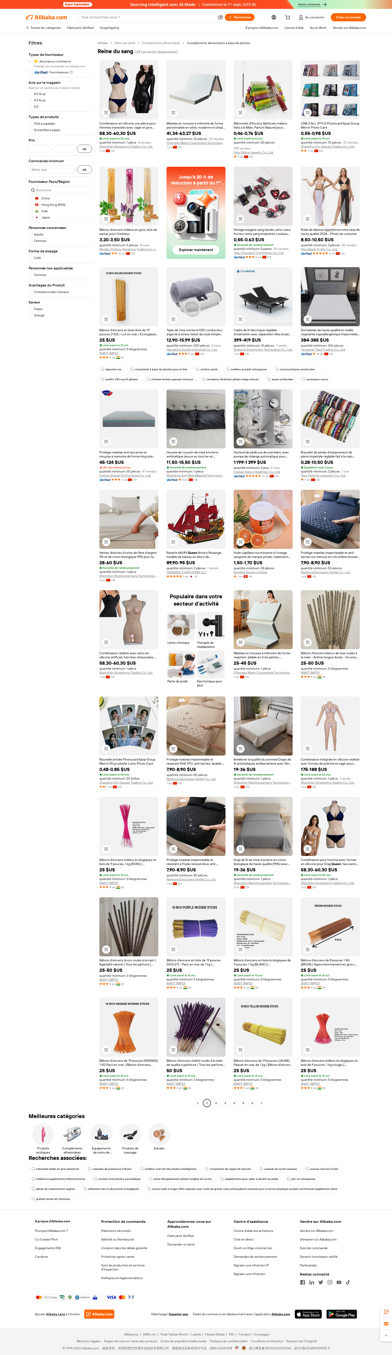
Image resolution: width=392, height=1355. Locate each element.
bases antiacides (282, 379)
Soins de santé (125, 43)
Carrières (41, 1256)
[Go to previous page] (198, 1103)
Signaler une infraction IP (251, 1265)
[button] (220, 17)
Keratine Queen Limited (250, 572)
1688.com (149, 1334)
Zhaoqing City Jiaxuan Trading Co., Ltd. (328, 146)
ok (84, 149)
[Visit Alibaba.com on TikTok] (348, 1282)
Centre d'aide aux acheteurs (253, 1231)
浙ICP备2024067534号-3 (312, 1348)
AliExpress (131, 1334)
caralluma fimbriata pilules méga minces (232, 379)
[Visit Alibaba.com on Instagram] (330, 1282)
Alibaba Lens (55, 1314)
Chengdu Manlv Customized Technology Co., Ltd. (196, 143)
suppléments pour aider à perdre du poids (251, 1179)
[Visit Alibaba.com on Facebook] (302, 1282)
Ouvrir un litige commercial (253, 1248)
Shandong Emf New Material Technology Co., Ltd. (196, 475)
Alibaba (103, 43)
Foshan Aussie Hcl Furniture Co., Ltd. (125, 475)
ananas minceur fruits (324, 1169)
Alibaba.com (281, 1314)
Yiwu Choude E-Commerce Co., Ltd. (259, 253)
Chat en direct (244, 1239)
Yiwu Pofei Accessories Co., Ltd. (323, 475)
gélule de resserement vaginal (55, 1189)
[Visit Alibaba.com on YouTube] (339, 1282)
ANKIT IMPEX (108, 353)
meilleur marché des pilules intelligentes (170, 1169)
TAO (231, 1334)
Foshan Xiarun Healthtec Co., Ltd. (257, 472)
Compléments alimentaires (161, 43)
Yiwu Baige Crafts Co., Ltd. (319, 249)
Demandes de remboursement (255, 1256)
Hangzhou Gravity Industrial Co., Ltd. (192, 349)
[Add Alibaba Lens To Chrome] (99, 1314)
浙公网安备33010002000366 (270, 1348)
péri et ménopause (303, 1179)
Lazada (196, 1334)
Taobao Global (215, 1334)
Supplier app (178, 1314)
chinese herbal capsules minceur (172, 379)
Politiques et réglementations (122, 1278)
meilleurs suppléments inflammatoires (60, 1179)
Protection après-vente (117, 1256)
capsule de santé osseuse (280, 1169)
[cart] (288, 18)
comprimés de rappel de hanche (230, 1169)
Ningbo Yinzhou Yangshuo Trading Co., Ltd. (128, 249)
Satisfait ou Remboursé (117, 1239)
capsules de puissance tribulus (112, 1169)
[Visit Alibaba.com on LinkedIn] (311, 1282)
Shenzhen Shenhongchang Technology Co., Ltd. (128, 576)
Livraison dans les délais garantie (124, 1248)
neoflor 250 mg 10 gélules (121, 379)
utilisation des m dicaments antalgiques (113, 1189)
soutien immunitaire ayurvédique (119, 1179)
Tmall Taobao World (173, 1334)
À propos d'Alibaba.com (52, 1221)
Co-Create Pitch (46, 1239)
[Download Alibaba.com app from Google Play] (341, 1314)
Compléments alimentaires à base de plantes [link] (218, 43)
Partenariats (308, 1265)
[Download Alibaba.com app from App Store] (308, 1314)
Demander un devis (181, 1244)
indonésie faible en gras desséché (57, 1169)
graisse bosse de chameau (53, 1199)
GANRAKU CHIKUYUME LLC (186, 572)
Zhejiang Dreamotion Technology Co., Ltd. (263, 349)
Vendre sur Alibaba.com (316, 1231)
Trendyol (244, 1334)
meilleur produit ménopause (249, 369)
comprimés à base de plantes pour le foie (161, 369)
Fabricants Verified (180, 1236)
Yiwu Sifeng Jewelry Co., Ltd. (254, 152)
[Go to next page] (261, 1103)
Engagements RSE (48, 1248)
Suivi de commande (314, 1248)
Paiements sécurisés (116, 1231)
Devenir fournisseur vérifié (319, 1256)
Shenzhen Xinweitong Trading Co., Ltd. (126, 146)
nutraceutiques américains (297, 369)
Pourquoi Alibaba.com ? (51, 1231)
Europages (262, 1334)
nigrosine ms (113, 369)
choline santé (209, 369)
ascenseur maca (317, 379)
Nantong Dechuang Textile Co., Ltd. (325, 572)
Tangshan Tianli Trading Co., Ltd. (323, 349)
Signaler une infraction (249, 1274)
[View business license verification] (237, 1348)
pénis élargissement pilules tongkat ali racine (183, 1179)
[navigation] (60, 573)
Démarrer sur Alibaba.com (318, 1239)
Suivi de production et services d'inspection (123, 1267)
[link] (386, 1312)
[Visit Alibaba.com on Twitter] (320, 1282)
